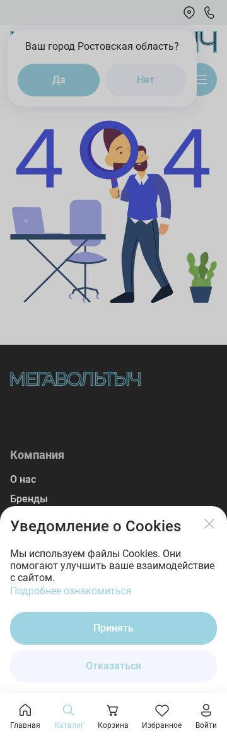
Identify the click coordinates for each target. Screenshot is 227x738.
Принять (113, 628)
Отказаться (113, 666)
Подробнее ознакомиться (71, 591)
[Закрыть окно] (209, 523)
